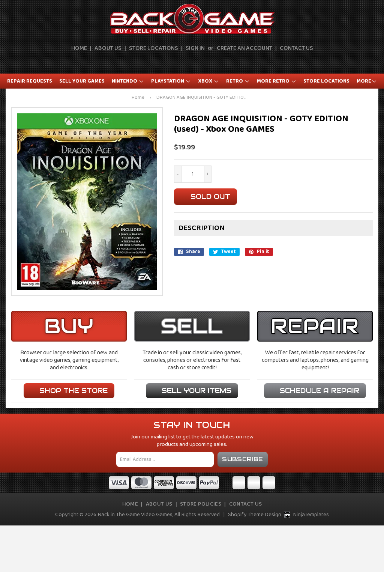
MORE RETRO (274, 81)
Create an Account (244, 48)
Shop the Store (73, 390)
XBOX (205, 81)
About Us (108, 48)
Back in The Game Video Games (135, 514)
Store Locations (153, 48)
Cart (205, 62)
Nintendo (125, 81)
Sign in (195, 48)
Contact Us (296, 48)
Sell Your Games (82, 81)
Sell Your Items (196, 390)
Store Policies (200, 504)
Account (188, 62)
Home (79, 48)
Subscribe (242, 459)
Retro (235, 81)
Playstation (168, 81)
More (364, 81)
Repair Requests (29, 81)
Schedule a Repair (319, 390)
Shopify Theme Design (254, 514)
